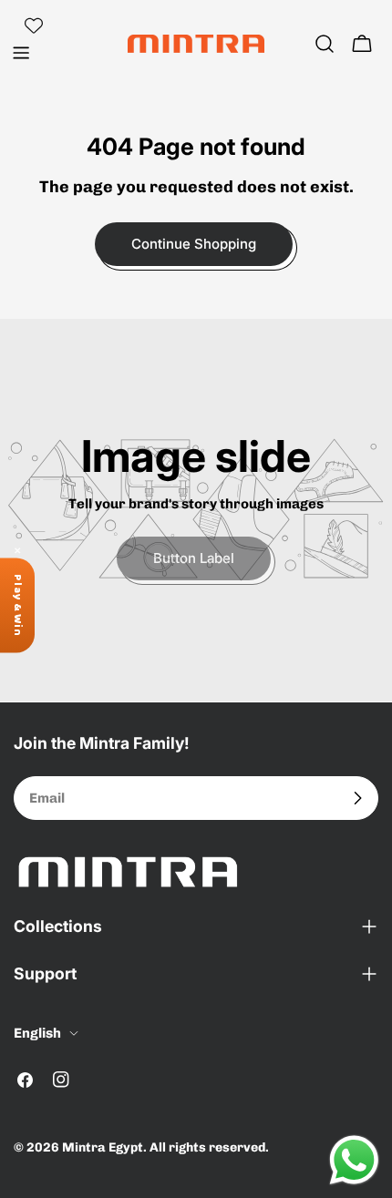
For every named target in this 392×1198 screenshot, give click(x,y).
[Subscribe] (357, 798)
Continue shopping (193, 243)
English (37, 1033)
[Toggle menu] (21, 53)
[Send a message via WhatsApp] (354, 1160)
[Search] (324, 44)
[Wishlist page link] (34, 25)
